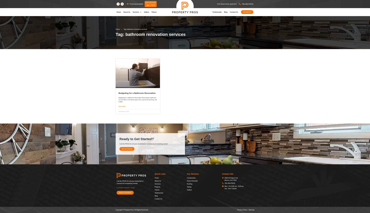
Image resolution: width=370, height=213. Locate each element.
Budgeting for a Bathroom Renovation (137, 93)
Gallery (146, 12)
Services (136, 12)
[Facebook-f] (118, 4)
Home (119, 12)
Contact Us (234, 12)
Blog (225, 12)
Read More (122, 106)
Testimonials (217, 12)
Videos (154, 12)
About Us (126, 12)
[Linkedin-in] (122, 4)
